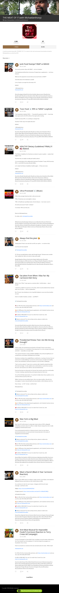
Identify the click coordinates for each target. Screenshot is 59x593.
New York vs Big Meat (29, 419)
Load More (29, 577)
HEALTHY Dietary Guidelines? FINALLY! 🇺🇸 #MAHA (36, 147)
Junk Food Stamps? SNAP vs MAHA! (34, 64)
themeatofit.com (19, 89)
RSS (44, 47)
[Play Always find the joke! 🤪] (17, 239)
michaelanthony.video (22, 250)
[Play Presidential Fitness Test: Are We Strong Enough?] (17, 341)
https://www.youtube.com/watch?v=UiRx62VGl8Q (35, 491)
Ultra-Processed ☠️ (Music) (31, 191)
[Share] (28, 102)
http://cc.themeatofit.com (21, 409)
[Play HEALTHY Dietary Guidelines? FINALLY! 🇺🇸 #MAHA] (17, 147)
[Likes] (16, 102)
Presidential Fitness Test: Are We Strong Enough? (37, 341)
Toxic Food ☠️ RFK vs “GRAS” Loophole (36, 109)
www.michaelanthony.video (21, 395)
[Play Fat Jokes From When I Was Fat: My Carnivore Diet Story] (17, 276)
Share (16, 47)
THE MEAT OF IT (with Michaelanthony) (22, 17)
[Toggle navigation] (57, 2)
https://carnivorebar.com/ (45, 398)
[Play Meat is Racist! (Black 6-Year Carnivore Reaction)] (17, 473)
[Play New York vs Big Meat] (17, 420)
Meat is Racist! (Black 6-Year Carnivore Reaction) (36, 473)
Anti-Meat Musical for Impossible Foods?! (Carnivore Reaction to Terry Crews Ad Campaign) (35, 532)
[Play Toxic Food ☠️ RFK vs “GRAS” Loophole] (17, 110)
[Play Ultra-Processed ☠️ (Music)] (17, 191)
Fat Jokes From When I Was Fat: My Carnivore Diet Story (34, 277)
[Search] (54, 2)
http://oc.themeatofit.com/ (23, 404)
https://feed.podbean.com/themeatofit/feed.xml (16, 20)
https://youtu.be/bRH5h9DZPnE (26, 488)
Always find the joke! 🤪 (30, 238)
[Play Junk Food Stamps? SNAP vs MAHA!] (17, 65)
